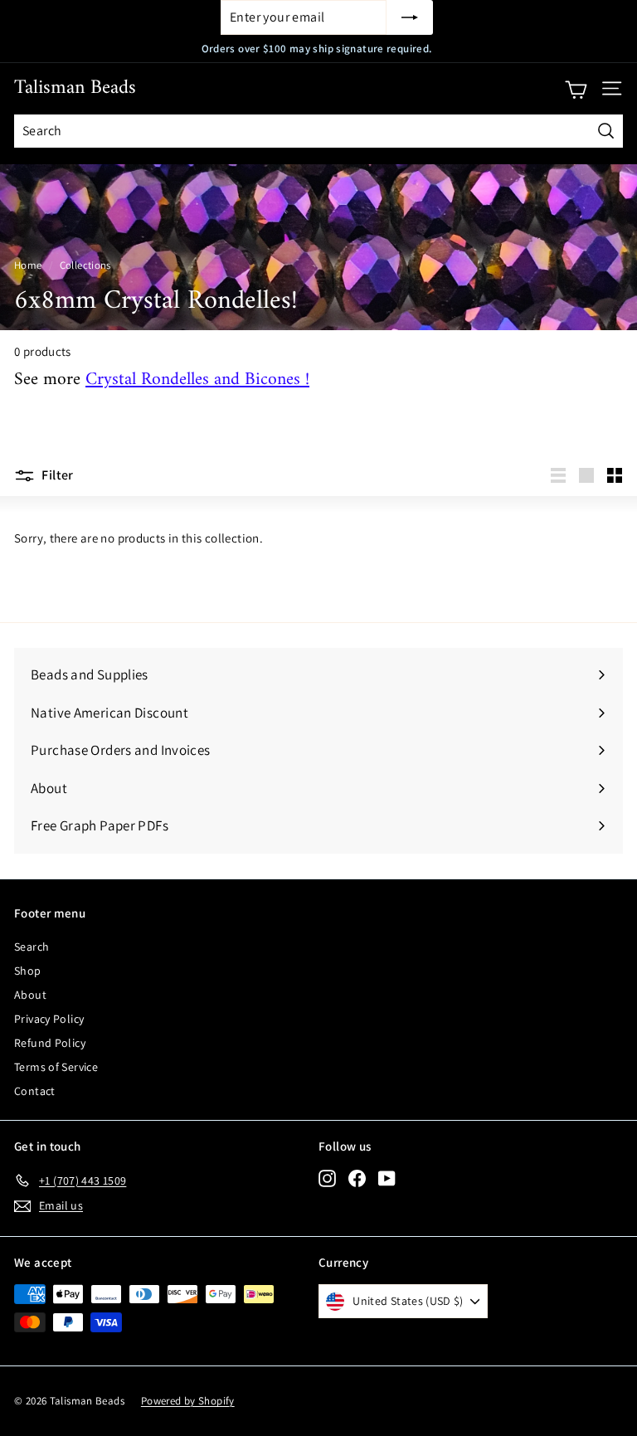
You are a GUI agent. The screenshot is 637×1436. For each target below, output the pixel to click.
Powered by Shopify (188, 1401)
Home (28, 265)
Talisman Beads (75, 88)
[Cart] (576, 88)
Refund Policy (49, 1042)
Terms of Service (56, 1066)
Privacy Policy (49, 1018)
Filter (56, 475)
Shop (27, 970)
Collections (85, 265)
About (30, 994)
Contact (35, 1090)
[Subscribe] (410, 17)
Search (31, 946)
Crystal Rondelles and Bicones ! (197, 380)
